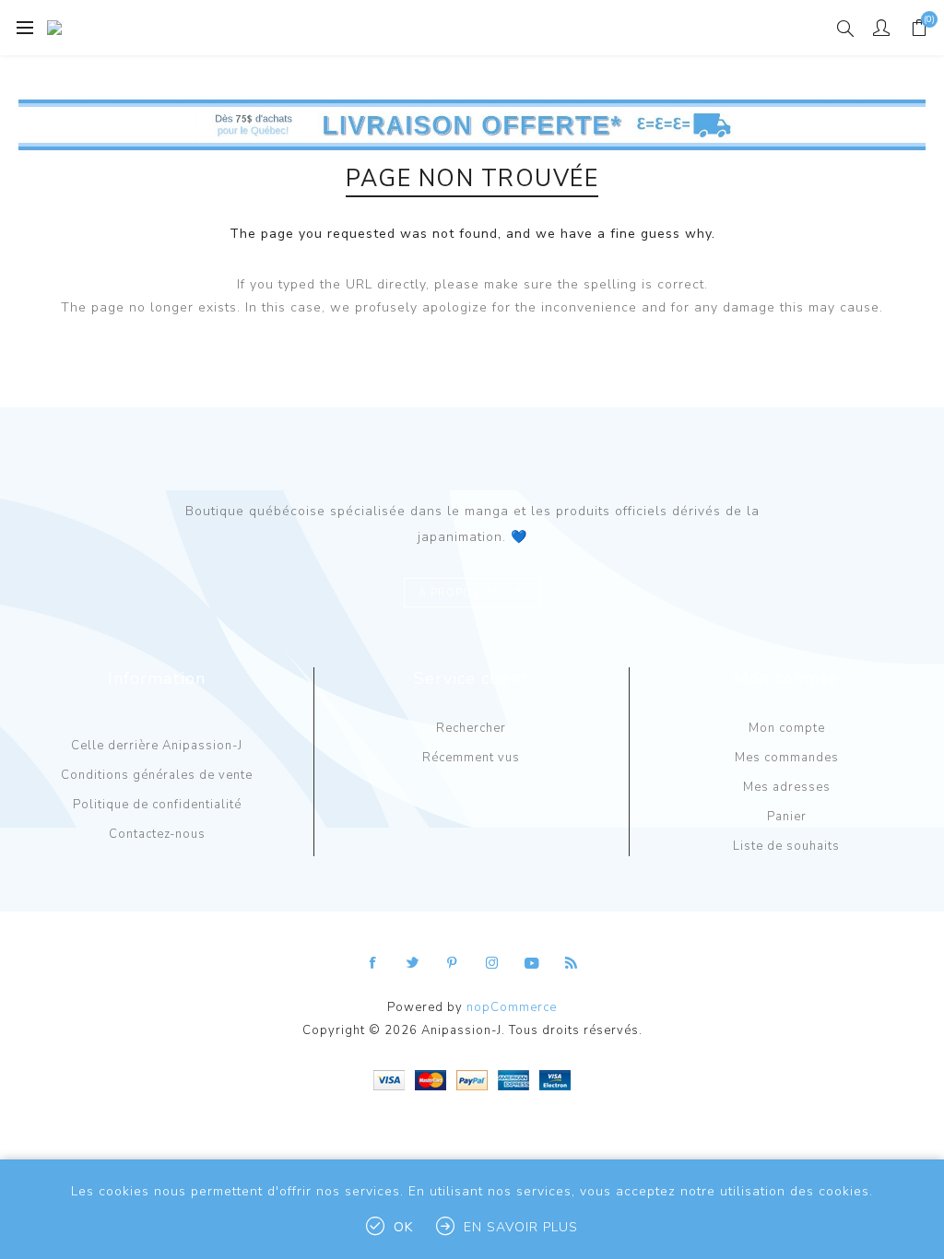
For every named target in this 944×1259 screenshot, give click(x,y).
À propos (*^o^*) (472, 593)
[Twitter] (413, 963)
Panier (787, 816)
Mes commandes (787, 757)
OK (403, 1227)
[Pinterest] (452, 963)
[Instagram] (492, 963)
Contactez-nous (157, 834)
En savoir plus (521, 1227)
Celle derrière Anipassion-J (156, 745)
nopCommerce (511, 1007)
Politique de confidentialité (157, 804)
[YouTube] (532, 963)
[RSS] (571, 963)
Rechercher (471, 728)
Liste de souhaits (786, 846)
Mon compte (787, 728)
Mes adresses (787, 787)
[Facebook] (373, 963)
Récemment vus (471, 757)
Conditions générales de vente (157, 775)
